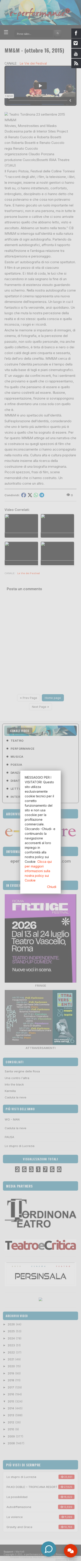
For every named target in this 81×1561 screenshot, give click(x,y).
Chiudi (51, 887)
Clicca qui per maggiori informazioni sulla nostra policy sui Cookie (38, 871)
